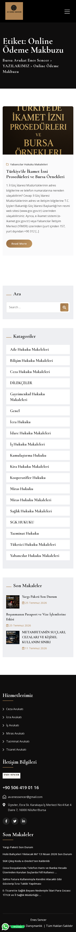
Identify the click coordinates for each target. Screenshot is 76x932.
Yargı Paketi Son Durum (39, 597)
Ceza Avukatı (14, 709)
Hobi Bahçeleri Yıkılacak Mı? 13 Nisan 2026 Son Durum (37, 854)
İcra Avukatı (14, 717)
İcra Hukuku (20, 422)
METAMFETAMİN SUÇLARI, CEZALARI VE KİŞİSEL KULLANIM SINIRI (44, 637)
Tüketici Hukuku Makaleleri (33, 544)
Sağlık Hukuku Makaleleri (31, 511)
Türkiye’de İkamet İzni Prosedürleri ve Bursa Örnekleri (35, 174)
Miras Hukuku (21, 489)
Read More (19, 243)
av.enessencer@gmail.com (25, 797)
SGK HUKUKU (22, 522)
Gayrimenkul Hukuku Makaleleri (27, 397)
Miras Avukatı (15, 733)
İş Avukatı (12, 725)
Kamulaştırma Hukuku (28, 455)
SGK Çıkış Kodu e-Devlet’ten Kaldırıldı (26, 861)
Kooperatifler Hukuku (28, 477)
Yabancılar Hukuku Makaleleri (29, 164)
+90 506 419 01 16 (21, 787)
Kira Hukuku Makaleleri (29, 466)
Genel (15, 411)
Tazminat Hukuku (24, 533)
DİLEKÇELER (21, 383)
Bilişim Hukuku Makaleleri (31, 360)
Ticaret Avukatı (16, 749)
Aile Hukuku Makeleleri (29, 349)
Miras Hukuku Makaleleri (30, 500)
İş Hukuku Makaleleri (27, 444)
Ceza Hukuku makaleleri (30, 371)
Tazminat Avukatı (17, 741)
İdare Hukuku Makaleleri (30, 433)
